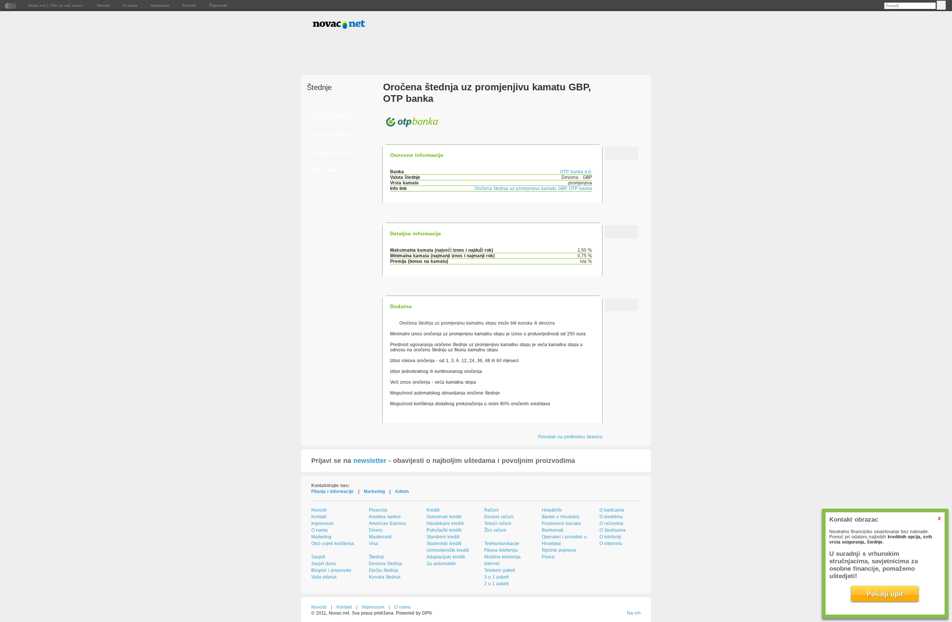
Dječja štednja (383, 570)
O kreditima (611, 516)
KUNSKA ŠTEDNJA (332, 153)
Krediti (433, 510)
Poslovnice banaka (561, 523)
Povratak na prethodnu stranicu (570, 436)
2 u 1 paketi (496, 583)
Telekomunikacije (502, 543)
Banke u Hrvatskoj (560, 516)
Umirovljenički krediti (448, 550)
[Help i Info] (627, 25)
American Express (387, 523)
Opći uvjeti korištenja (332, 543)
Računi (491, 510)
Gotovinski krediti (444, 516)
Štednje (377, 557)
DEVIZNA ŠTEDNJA (332, 117)
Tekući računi (497, 523)
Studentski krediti (444, 543)
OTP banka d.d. (576, 171)
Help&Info (552, 510)
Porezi (548, 557)
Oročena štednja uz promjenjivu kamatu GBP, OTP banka (533, 188)
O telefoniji (610, 536)
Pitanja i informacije (332, 491)
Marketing (374, 491)
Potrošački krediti (444, 530)
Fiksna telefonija (501, 550)
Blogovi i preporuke (331, 570)
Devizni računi (499, 516)
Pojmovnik (218, 5)
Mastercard (380, 536)
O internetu (610, 543)
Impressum (160, 5)
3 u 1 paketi (496, 577)
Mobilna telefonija (502, 557)
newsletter (369, 460)
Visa (373, 543)
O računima (611, 523)
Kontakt (189, 5)
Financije (378, 510)
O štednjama (612, 530)
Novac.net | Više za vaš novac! (55, 5)
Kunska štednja (385, 577)
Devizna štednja (385, 563)
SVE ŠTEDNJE (327, 170)
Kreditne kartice (385, 516)
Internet (491, 563)
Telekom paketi (499, 570)
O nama (130, 5)
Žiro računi (495, 530)
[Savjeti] (573, 25)
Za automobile (441, 563)
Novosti (103, 5)
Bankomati (552, 530)
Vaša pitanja (324, 577)
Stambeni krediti (443, 536)
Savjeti (318, 557)
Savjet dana (323, 563)
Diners (375, 530)
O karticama (611, 510)
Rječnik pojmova (559, 550)
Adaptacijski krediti (446, 557)
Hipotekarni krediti (445, 523)
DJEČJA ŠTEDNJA (331, 135)
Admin (402, 491)
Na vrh (634, 613)
